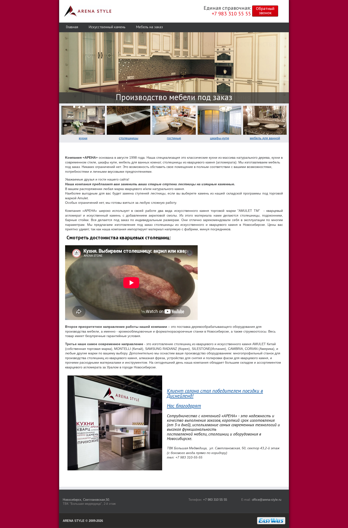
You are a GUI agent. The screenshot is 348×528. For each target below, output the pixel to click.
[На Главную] (87, 11)
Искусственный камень (107, 26)
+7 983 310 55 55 (215, 499)
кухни (83, 138)
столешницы (128, 138)
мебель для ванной (265, 138)
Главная (72, 26)
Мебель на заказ (149, 26)
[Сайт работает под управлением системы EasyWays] (271, 520)
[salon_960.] (114, 468)
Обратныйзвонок (265, 10)
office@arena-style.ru (266, 499)
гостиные (174, 138)
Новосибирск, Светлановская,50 (86, 499)
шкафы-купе (219, 138)
